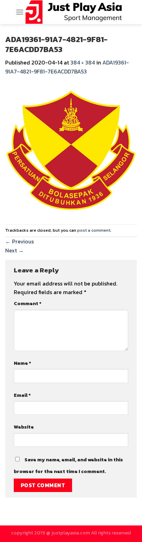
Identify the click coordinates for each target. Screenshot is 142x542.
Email (22, 395)
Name (22, 363)
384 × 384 (82, 62)
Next (14, 250)
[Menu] (20, 11)
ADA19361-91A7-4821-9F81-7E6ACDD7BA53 (67, 67)
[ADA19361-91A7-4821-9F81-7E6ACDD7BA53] (71, 149)
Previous (19, 241)
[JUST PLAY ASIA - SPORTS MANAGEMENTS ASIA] (74, 12)
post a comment (93, 230)
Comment (27, 303)
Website (24, 427)
